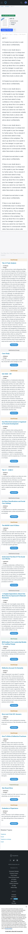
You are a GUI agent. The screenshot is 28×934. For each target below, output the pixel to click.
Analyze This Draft (6, 30)
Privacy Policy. (8, 928)
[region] (14, 919)
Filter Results (22, 34)
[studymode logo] (9, 2)
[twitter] (14, 861)
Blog (14, 901)
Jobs (11, 898)
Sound (2, 836)
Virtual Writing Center (14, 877)
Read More (14, 344)
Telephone (3, 834)
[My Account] (26, 2)
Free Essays (14, 875)
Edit (7, 34)
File (3, 34)
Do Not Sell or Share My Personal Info (14, 931)
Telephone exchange (6, 839)
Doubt (2, 842)
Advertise (13, 896)
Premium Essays (14, 873)
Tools (10, 34)
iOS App (14, 885)
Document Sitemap (14, 871)
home (2, 6)
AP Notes (13, 879)
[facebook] (10, 861)
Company (13, 894)
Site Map (14, 903)
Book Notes (14, 881)
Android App (14, 887)
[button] (2, 2)
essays (7, 6)
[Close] (26, 906)
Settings (16, 34)
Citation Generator (13, 883)
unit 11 (12, 18)
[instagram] (17, 861)
